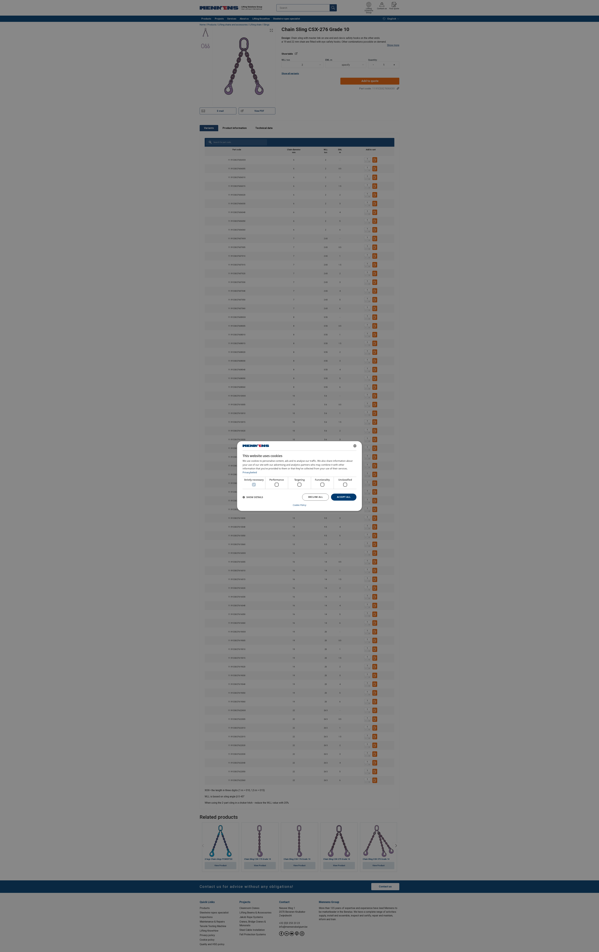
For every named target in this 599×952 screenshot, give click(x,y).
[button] (253, 497)
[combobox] (354, 445)
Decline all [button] (315, 497)
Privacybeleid (250, 472)
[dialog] (299, 476)
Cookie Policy (299, 505)
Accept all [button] (344, 497)
